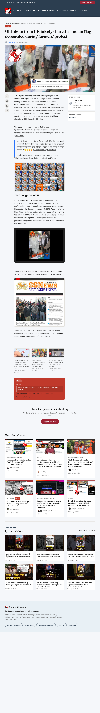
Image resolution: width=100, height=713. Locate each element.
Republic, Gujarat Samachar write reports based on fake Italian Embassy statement (80, 584)
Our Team (61, 625)
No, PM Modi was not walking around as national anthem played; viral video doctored (49, 584)
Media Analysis (32, 11)
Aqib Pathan (11, 42)
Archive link (38, 119)
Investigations (48, 11)
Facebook (43, 158)
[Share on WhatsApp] (7, 106)
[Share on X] (7, 101)
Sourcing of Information (46, 625)
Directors (72, 625)
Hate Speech (62, 11)
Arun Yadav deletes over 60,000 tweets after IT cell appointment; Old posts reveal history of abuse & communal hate (49, 464)
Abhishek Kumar (15, 467)
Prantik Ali (75, 470)
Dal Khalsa (29, 209)
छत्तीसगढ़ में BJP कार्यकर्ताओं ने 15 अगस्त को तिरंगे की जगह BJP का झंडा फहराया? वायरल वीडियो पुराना (18, 555)
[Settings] (93, 10)
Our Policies (29, 625)
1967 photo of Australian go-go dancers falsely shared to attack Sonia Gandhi (19, 504)
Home (7, 23)
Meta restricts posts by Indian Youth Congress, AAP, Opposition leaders (19, 462)
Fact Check (14, 23)
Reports (74, 11)
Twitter (54, 158)
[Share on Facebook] (7, 96)
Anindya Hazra (14, 509)
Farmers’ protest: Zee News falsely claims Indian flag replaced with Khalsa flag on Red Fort (21, 364)
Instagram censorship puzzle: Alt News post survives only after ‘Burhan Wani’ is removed (49, 504)
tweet (30, 271)
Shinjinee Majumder (78, 508)
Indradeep (46, 511)
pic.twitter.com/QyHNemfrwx (44, 150)
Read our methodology (24, 397)
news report (45, 274)
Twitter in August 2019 (47, 203)
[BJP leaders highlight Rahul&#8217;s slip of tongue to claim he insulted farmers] (56, 352)
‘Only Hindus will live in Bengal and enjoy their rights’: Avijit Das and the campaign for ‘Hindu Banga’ (80, 463)
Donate (83, 11)
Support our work (87, 2)
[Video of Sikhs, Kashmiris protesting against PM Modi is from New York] (39, 352)
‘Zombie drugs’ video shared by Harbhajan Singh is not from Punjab (18, 584)
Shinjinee (53, 511)
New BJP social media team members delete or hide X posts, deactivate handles (79, 503)
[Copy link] (7, 110)
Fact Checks (18, 11)
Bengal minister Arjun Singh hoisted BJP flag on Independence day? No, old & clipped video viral (80, 555)
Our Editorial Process (14, 625)
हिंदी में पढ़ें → (72, 118)
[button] (35, 255)
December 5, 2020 (51, 155)
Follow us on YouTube (86, 530)
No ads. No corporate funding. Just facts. (20, 2)
